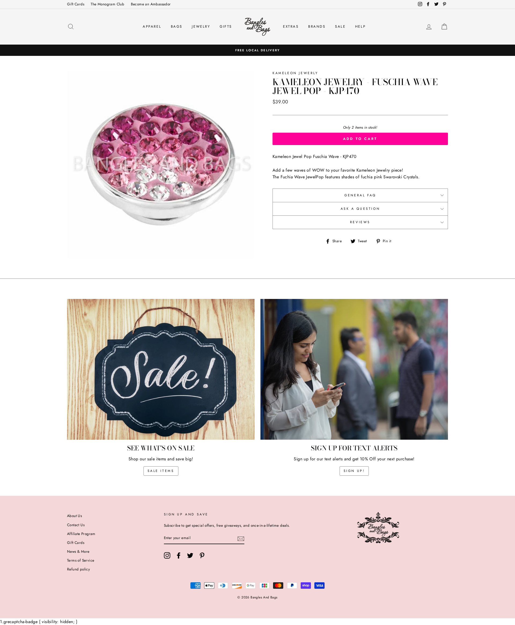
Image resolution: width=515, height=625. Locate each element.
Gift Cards (75, 4)
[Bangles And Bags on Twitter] (190, 555)
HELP (360, 26)
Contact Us (75, 525)
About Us (74, 515)
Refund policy (78, 569)
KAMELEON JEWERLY (295, 73)
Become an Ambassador (151, 4)
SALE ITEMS (161, 470)
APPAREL (152, 26)
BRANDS (317, 26)
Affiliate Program (81, 533)
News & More (78, 551)
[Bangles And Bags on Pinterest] (202, 555)
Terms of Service (80, 560)
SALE (340, 26)
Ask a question (360, 208)
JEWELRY (201, 26)
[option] (257, 50)
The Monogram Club (107, 4)
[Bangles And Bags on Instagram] (167, 555)
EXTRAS (291, 26)
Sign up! (354, 470)
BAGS (176, 26)
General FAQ (360, 195)
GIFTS (226, 26)
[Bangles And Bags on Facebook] (178, 555)
